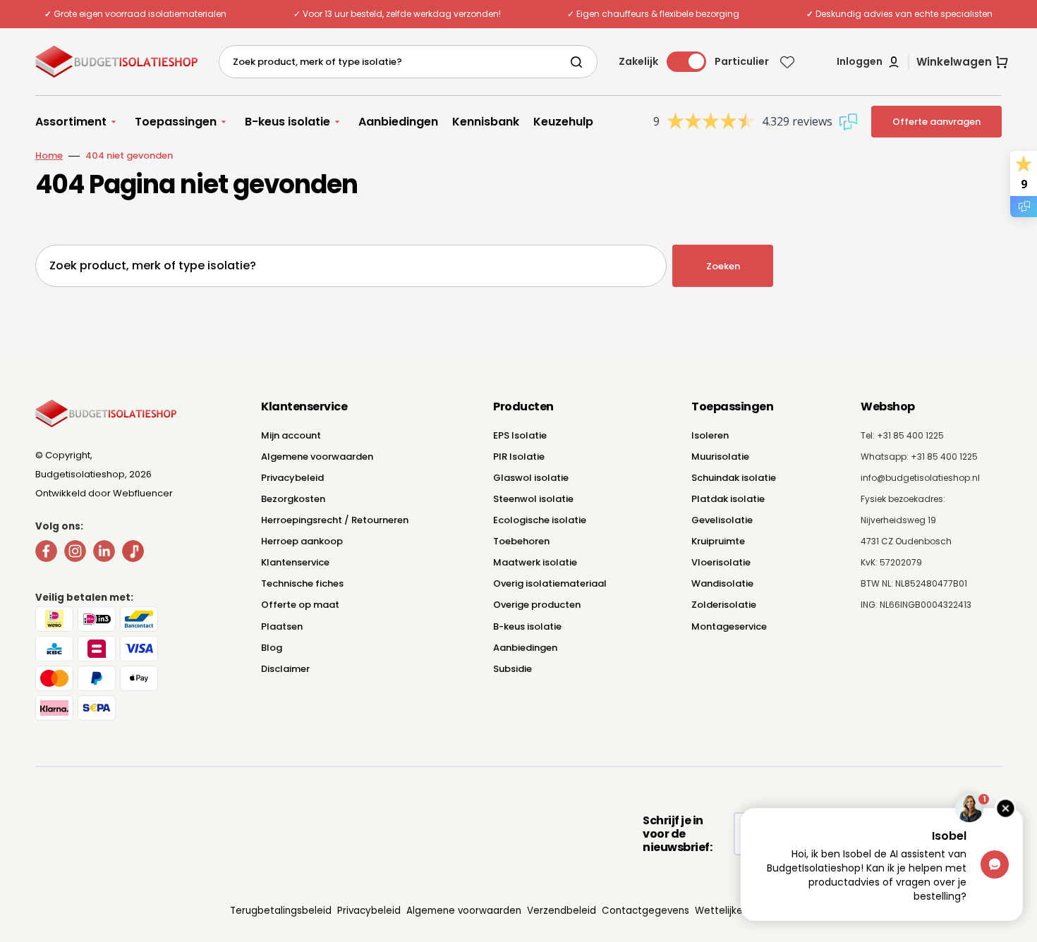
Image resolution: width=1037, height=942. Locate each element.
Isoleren (710, 435)
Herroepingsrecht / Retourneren (334, 520)
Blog (271, 647)
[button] (869, 62)
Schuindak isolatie (733, 477)
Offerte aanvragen (936, 121)
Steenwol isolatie (533, 499)
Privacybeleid (292, 477)
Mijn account (291, 435)
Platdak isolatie (728, 499)
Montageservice (729, 626)
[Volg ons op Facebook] (46, 554)
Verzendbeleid (561, 910)
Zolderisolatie (723, 604)
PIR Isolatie (519, 456)
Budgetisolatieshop (80, 474)
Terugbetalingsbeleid (281, 910)
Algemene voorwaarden (317, 456)
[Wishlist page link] (787, 62)
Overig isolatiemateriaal (550, 583)
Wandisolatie (722, 583)
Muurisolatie (720, 456)
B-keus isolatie (527, 626)
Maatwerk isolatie (535, 562)
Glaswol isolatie (531, 477)
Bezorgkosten (293, 499)
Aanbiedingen (525, 647)
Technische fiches (302, 583)
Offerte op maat (300, 604)
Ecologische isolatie (539, 520)
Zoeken (723, 266)
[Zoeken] (579, 62)
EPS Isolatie (520, 435)
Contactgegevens (645, 910)
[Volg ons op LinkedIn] (104, 554)
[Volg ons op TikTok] (133, 554)
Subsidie (512, 668)
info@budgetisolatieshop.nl (920, 478)
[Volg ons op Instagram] (75, 554)
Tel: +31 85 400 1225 (902, 435)
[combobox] (408, 61)
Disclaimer (285, 668)
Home (49, 155)
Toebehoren (521, 541)
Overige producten (537, 604)
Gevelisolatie (722, 520)
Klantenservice (295, 562)
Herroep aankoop (302, 541)
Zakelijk (638, 61)
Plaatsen (282, 626)
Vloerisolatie (721, 562)
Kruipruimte (718, 541)
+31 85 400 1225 (944, 457)
